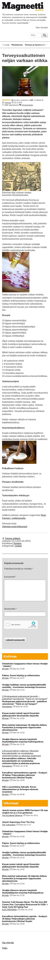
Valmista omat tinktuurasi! (14, 526)
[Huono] (3, 100)
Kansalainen (7, 707)
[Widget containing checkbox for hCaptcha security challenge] (21, 624)
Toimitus (7, 103)
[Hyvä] (8, 100)
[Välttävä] (4, 100)
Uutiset (18, 546)
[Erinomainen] (9, 100)
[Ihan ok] (6, 100)
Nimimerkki (10, 609)
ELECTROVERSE (9, 910)
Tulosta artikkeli (12, 538)
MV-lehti (5, 669)
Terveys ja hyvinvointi (35, 45)
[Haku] (44, 35)
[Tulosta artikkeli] (3, 538)
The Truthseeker (8, 825)
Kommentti (10, 577)
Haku (4, 948)
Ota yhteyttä (8, 943)
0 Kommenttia (27, 105)
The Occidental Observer (12, 815)
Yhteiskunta (17, 45)
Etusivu (5, 45)
